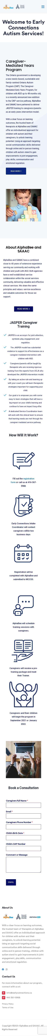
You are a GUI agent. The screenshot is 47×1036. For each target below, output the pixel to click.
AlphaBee (7, 260)
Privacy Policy (7, 1004)
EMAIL (11, 882)
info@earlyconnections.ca (19, 993)
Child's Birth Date (15, 833)
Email (9, 812)
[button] (16, 171)
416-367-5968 (13, 998)
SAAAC (19, 260)
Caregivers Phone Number (19, 822)
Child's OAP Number (15, 844)
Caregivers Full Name (17, 801)
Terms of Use (7, 1008)
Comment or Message (16, 855)
